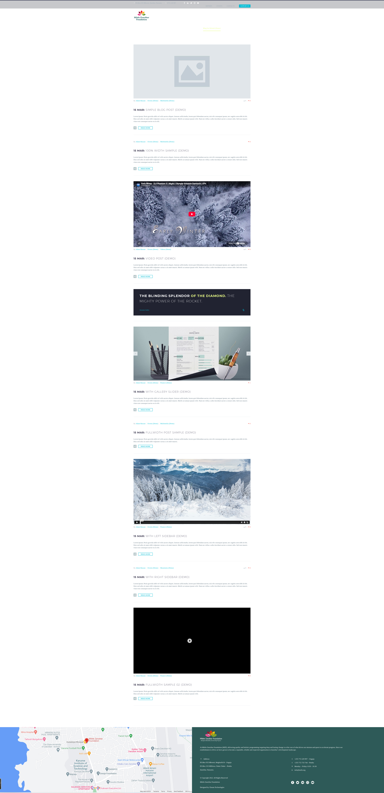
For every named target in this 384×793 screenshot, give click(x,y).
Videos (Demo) (165, 249)
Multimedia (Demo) (167, 101)
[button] (192, 641)
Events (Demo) (153, 101)
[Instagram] (194, 3)
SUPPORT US (244, 6)
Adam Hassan (141, 101)
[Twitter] (191, 3)
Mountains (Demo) (167, 568)
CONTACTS (231, 6)
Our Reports (241, 15)
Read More (145, 128)
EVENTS (219, 6)
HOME (218, 15)
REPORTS (209, 6)
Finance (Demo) (166, 383)
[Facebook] (184, 3)
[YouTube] (198, 3)
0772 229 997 (171, 3)
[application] (192, 641)
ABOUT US (228, 15)
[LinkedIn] (187, 3)
